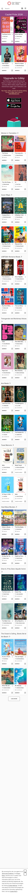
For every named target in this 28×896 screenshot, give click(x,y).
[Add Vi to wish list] (25, 189)
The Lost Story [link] (19, 306)
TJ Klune (5, 434)
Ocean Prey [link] (18, 592)
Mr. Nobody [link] (18, 685)
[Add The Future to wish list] (12, 160)
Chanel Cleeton (6, 687)
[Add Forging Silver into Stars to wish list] (12, 222)
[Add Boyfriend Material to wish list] (12, 313)
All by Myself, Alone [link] (19, 621)
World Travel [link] (18, 465)
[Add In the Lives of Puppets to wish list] (12, 440)
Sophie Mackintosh (7, 623)
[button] (12, 34)
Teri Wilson (5, 658)
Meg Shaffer (19, 307)
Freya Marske (19, 217)
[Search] (2, 8)
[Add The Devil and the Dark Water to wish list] (12, 599)
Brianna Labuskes (7, 278)
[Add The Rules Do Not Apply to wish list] (12, 42)
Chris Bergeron (6, 343)
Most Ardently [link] (19, 370)
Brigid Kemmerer (7, 217)
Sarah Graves (19, 558)
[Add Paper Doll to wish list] (12, 378)
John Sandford (19, 594)
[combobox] (11, 8)
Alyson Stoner (19, 343)
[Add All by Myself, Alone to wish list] (25, 628)
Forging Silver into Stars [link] (6, 215)
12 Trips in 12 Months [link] (6, 494)
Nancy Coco (6, 558)
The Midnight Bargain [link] (19, 403)
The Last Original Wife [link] (19, 656)
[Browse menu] (25, 8)
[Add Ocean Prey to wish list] (25, 599)
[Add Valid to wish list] (12, 349)
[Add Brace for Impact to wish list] (25, 71)
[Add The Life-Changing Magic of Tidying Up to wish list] (12, 189)
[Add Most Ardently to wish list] (25, 378)
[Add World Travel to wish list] (25, 473)
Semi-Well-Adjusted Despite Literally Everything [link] (19, 341)
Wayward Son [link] (18, 244)
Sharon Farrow (6, 529)
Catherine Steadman (20, 687)
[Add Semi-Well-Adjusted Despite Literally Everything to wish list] (25, 349)
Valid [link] (3, 341)
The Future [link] (5, 153)
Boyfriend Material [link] (6, 306)
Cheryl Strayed (6, 467)
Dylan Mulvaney (6, 372)
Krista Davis (19, 529)
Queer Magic (6, 195)
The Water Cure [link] (6, 621)
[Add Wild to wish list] (12, 473)
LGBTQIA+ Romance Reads (11, 257)
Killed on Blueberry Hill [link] (6, 527)
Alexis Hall (5, 307)
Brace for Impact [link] (19, 63)
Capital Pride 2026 (14, 14)
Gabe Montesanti (20, 65)
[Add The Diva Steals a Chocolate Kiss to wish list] (25, 534)
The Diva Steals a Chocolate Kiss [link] (19, 527)
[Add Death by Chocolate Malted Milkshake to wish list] (25, 563)
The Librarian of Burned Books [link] (6, 277)
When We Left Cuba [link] (6, 685)
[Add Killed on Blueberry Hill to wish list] (12, 534)
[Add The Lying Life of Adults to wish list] (25, 160)
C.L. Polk (18, 405)
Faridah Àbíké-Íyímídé (20, 278)
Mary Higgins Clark (20, 623)
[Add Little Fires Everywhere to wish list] (12, 411)
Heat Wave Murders (8, 507)
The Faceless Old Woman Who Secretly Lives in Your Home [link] (19, 432)
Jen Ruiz (5, 496)
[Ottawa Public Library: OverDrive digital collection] (14, 3)
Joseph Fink (19, 434)
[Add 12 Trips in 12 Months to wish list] (12, 502)
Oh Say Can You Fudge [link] (6, 556)
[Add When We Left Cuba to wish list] (12, 693)
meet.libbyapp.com (14, 94)
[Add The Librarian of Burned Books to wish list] (12, 284)
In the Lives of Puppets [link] (6, 432)
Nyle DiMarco (6, 65)
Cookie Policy (13, 891)
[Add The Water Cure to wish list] (12, 628)
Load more (14, 698)
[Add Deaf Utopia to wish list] (12, 71)
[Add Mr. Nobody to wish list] (25, 693)
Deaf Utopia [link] (5, 63)
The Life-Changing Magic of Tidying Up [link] (6, 182)
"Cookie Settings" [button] (12, 885)
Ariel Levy (5, 36)
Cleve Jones (19, 36)
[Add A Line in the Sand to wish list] (12, 664)
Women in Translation (9, 133)
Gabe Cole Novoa (20, 372)
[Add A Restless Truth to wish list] (25, 222)
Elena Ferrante (19, 155)
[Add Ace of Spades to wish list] (25, 284)
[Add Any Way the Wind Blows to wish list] (12, 251)
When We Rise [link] (19, 34)
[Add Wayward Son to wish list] (25, 251)
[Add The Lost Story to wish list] (25, 313)
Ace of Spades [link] (19, 277)
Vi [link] (15, 182)
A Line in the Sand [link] (6, 656)
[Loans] (22, 9)
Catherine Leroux (7, 155)
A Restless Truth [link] (19, 215)
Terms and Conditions (8, 873)
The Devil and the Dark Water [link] (6, 592)
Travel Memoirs (6, 445)
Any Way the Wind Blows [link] (6, 244)
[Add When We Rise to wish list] (25, 42)
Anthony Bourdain (20, 467)
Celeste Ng (5, 405)
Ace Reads (5, 383)
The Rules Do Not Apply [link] (6, 34)
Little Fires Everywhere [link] (6, 403)
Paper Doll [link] (5, 370)
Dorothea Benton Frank (20, 658)
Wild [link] (3, 465)
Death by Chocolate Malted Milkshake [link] (19, 556)
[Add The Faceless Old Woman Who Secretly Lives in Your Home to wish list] (25, 440)
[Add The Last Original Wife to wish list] (25, 664)
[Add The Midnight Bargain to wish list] (25, 411)
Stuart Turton (6, 594)
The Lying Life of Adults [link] (19, 153)
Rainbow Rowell (6, 246)
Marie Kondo (6, 184)
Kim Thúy (18, 184)
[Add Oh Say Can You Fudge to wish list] (12, 563)
